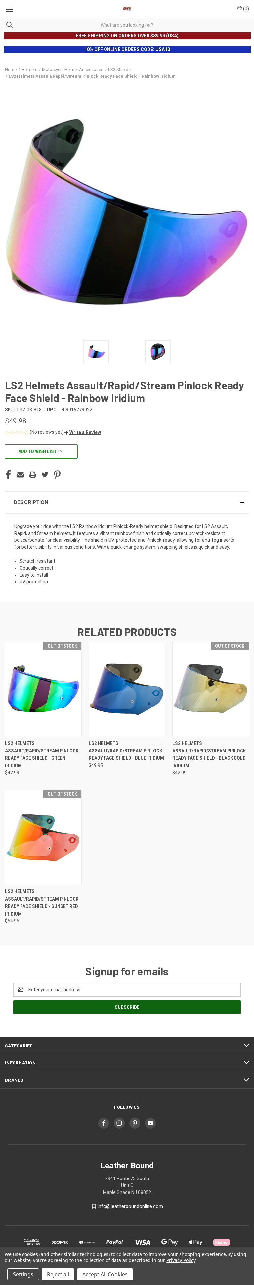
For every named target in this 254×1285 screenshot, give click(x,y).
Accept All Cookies (105, 1274)
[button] (82, 432)
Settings (23, 1274)
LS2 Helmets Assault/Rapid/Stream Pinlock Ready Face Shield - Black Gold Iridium (209, 754)
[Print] (32, 474)
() (245, 8)
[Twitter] (45, 474)
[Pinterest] (57, 474)
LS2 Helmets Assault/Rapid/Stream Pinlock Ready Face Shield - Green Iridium (41, 754)
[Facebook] (8, 474)
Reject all (58, 1274)
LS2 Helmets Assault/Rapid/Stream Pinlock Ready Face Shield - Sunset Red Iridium (41, 902)
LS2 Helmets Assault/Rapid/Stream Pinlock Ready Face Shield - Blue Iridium (126, 750)
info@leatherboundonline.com (130, 1206)
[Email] (20, 474)
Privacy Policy (180, 1260)
